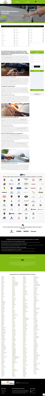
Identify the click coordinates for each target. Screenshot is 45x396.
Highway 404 (14, 351)
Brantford (3, 320)
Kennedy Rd (14, 369)
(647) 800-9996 (4, 16)
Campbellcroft (3, 339)
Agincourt (3, 283)
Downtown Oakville (15, 284)
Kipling (24, 276)
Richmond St (24, 373)
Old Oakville (24, 338)
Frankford (14, 326)
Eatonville (14, 301)
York (34, 371)
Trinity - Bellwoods (36, 336)
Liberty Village (25, 286)
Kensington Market (15, 370)
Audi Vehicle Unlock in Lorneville (7, 22)
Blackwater (3, 309)
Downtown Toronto (15, 285)
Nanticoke (24, 327)
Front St (14, 327)
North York (24, 335)
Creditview (3, 370)
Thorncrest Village (36, 329)
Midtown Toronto (25, 311)
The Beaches (35, 320)
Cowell (2, 369)
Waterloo (35, 351)
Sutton (35, 317)
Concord (3, 364)
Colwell (3, 363)
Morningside (25, 320)
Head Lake (14, 345)
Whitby (35, 362)
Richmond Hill (25, 372)
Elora (13, 308)
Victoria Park (35, 343)
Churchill (3, 351)
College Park (3, 361)
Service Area (12, 4)
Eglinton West (14, 304)
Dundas (14, 291)
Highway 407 (14, 352)
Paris (24, 345)
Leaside (24, 283)
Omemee (24, 339)
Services (4, 4)
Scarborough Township (37, 285)
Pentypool (24, 351)
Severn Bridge (36, 287)
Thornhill (35, 330)
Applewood (3, 293)
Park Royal (24, 346)
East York (14, 300)
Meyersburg (24, 308)
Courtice (3, 368)
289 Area (3, 276)
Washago (35, 347)
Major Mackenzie (25, 294)
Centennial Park (4, 346)
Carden (3, 343)
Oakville (24, 337)
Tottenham (35, 334)
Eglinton (14, 303)
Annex (2, 291)
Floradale (14, 321)
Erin (13, 309)
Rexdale (24, 371)
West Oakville (36, 356)
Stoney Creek (36, 309)
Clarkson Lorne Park (4, 356)
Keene (13, 368)
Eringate (14, 312)
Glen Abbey (14, 330)
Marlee (24, 301)
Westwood (35, 361)
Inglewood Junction (15, 362)
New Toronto (25, 329)
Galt (13, 328)
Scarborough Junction (37, 284)
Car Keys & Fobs (5, 3)
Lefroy (24, 284)
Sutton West (35, 318)
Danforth (3, 372)
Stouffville (35, 311)
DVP (13, 296)
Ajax (2, 284)
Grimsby (14, 336)
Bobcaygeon (3, 311)
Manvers (24, 296)
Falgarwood (14, 317)
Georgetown (14, 329)
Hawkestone (14, 344)
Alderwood (3, 285)
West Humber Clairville (37, 355)
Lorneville (24, 293)
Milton (24, 313)
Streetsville (35, 313)
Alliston (3, 287)
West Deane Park (36, 354)
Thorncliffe (35, 328)
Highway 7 (14, 354)
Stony (35, 310)
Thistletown (35, 327)
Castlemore (3, 345)
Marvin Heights (25, 303)
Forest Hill (14, 325)
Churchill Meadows (4, 352)
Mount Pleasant (25, 325)
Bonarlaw (3, 313)
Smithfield (35, 296)
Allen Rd (3, 286)
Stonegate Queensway (37, 308)
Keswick (14, 371)
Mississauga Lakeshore (26, 318)
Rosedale (35, 278)
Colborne (3, 360)
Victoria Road (35, 344)
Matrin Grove (25, 304)
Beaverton (3, 304)
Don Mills (14, 277)
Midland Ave (24, 310)
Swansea (35, 319)
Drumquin (14, 287)
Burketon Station (4, 329)
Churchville (3, 353)
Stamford (35, 303)
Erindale (14, 311)
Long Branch (25, 292)
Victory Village (36, 345)
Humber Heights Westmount (16, 356)
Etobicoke (14, 313)
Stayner (35, 304)
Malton (24, 295)
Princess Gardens (25, 364)
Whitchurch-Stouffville (37, 363)
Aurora (3, 295)
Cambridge (3, 337)
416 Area (3, 277)
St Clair (35, 302)
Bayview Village (4, 302)
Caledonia (3, 336)
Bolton (2, 312)
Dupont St (14, 295)
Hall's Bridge (14, 339)
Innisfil (13, 363)
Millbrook (24, 312)
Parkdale (24, 347)
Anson (2, 292)
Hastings (14, 343)
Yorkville (35, 373)
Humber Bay (14, 355)
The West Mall (36, 326)
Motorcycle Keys (4, 391)
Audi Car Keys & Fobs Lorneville (18, 388)
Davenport (3, 373)
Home (1, 4)
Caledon (3, 334)
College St (3, 362)
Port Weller (24, 362)
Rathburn (24, 369)
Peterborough (25, 352)
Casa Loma (3, 344)
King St (13, 373)
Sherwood (35, 293)
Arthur (2, 294)
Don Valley (14, 278)
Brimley (3, 325)
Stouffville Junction (36, 312)
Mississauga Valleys (25, 319)
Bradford (3, 317)
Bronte (3, 326)
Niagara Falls (25, 334)
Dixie (13, 276)
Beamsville (3, 303)
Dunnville (14, 293)
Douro (13, 279)
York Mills (35, 372)
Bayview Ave (3, 301)
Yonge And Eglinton (36, 369)
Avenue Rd (3, 296)
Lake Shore (24, 278)
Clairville (3, 354)
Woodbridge (35, 368)
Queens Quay (25, 368)
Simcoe (35, 295)
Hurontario (14, 360)
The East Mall (36, 321)
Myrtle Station (25, 326)
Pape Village (24, 344)
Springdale (35, 301)
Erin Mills (14, 310)
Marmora (24, 302)
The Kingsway (36, 325)
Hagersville (14, 338)
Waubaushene (36, 352)
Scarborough (35, 283)
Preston (24, 363)
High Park (14, 347)
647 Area (3, 278)
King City (14, 372)
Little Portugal (25, 291)
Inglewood (14, 361)
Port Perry (24, 361)
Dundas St (14, 292)
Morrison (24, 321)
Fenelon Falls (14, 318)
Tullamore (35, 338)
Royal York (35, 279)
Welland (35, 353)
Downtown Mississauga (16, 283)
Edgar (13, 302)
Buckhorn (3, 328)
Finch (13, 320)
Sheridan (35, 292)
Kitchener (24, 277)
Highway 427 (14, 353)
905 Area (3, 279)
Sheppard (35, 291)
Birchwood (3, 308)
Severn (35, 286)
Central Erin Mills (4, 347)
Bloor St (3, 310)
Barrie (2, 300)
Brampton (3, 319)
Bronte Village (3, 327)
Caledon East (3, 335)
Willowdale (35, 364)
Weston (35, 360)
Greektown (14, 335)
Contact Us (8, 4)
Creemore (3, 371)
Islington (14, 364)
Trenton (35, 335)
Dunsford (14, 294)
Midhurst (24, 309)
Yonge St (35, 370)
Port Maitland (25, 360)
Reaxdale (24, 370)
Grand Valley (14, 334)
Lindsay (24, 287)
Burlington (3, 330)
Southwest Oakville (36, 300)
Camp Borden (3, 338)
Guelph (13, 337)
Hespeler (14, 346)
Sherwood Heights (36, 294)
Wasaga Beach (36, 346)
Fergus (13, 319)
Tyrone (35, 339)
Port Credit (24, 355)
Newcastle (24, 330)
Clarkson (3, 355)
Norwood (24, 336)
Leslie (24, 285)
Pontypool (24, 354)
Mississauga (24, 317)
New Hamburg (25, 328)
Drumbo (14, 286)
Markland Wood (25, 300)
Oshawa (24, 343)
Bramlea (3, 318)
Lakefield (24, 279)
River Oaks (35, 276)
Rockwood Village (36, 277)
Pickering (24, 353)
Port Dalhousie (25, 356)
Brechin (3, 321)
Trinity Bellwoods (36, 337)
